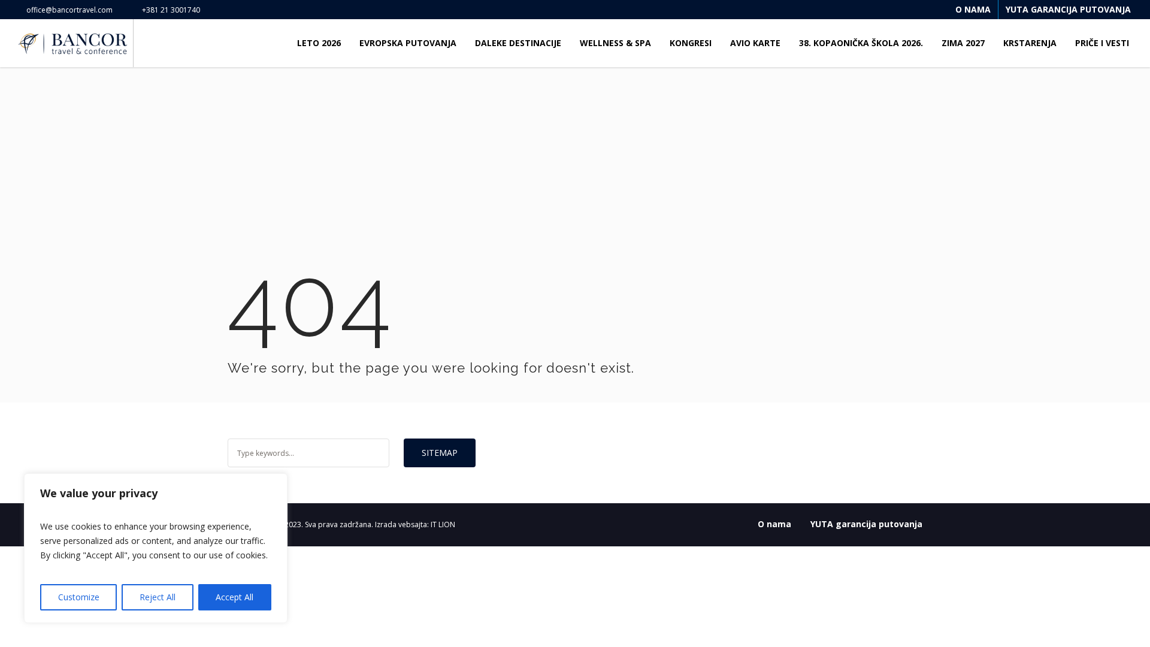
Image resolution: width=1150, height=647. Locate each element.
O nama (774, 524)
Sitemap (440, 452)
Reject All (157, 597)
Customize (78, 597)
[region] (156, 548)
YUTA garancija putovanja (866, 524)
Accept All (234, 597)
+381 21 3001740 (171, 10)
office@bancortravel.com (69, 10)
